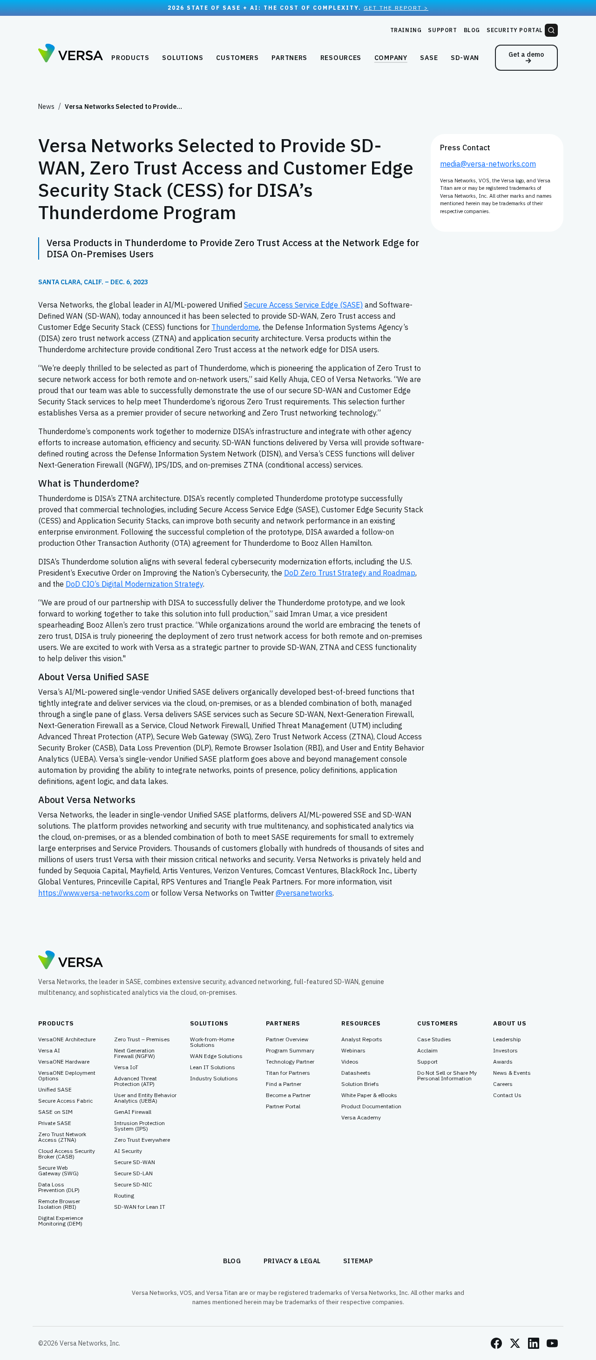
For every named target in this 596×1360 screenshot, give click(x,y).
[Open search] (551, 30)
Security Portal (515, 30)
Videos (350, 1062)
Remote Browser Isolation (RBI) (59, 1204)
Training (406, 30)
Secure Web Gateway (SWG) (58, 1170)
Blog (472, 30)
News (46, 106)
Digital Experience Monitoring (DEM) (60, 1220)
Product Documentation (371, 1106)
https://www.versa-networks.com (93, 893)
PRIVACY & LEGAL (292, 1261)
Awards (503, 1062)
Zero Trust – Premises (142, 1039)
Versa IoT (126, 1067)
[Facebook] (496, 1343)
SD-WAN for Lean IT (139, 1207)
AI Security (128, 1151)
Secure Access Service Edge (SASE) (303, 304)
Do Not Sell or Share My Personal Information (447, 1075)
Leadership (507, 1039)
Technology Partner (290, 1062)
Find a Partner (283, 1084)
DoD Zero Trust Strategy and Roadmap (349, 572)
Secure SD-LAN (133, 1173)
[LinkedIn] (533, 1343)
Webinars (353, 1050)
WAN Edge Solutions (216, 1056)
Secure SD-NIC (133, 1184)
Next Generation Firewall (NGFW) (134, 1053)
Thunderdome (235, 327)
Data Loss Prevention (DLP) (59, 1187)
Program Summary (290, 1050)
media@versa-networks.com (488, 163)
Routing (124, 1196)
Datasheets (356, 1073)
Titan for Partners (288, 1073)
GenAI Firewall (132, 1112)
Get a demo (526, 54)
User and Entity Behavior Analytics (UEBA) (145, 1098)
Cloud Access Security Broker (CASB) (66, 1153)
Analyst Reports (361, 1039)
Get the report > (396, 7)
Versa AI (49, 1050)
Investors (505, 1050)
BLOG (232, 1261)
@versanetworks (304, 893)
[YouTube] (552, 1343)
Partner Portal (283, 1106)
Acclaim (427, 1050)
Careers (503, 1084)
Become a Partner (288, 1095)
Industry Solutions (214, 1078)
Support (442, 30)
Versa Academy (361, 1117)
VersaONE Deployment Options (66, 1075)
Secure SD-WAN (134, 1162)
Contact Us (507, 1095)
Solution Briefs (360, 1084)
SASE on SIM (55, 1112)
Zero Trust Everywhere (142, 1140)
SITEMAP (358, 1261)
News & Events (512, 1073)
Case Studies (434, 1039)
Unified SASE (55, 1089)
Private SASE (54, 1123)
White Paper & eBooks (369, 1095)
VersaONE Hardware (63, 1062)
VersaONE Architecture (66, 1039)
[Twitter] (515, 1343)
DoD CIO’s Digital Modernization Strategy (134, 584)
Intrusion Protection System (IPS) (139, 1126)
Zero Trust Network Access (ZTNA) (62, 1137)
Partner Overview (287, 1039)
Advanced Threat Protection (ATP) (135, 1081)
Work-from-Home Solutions (212, 1042)
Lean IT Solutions (212, 1067)
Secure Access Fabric (65, 1101)
